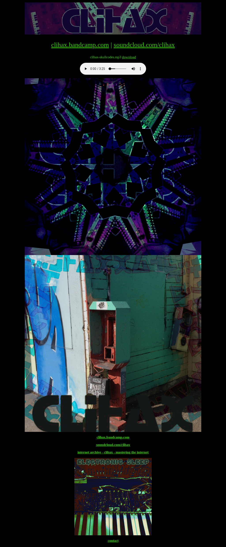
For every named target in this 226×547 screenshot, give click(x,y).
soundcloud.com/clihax (144, 44)
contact (113, 541)
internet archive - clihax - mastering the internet (113, 452)
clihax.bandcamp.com (80, 44)
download (129, 57)
